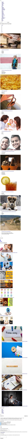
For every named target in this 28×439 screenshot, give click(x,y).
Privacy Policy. (3, 432)
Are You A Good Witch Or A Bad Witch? (5, 279)
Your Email (1, 430)
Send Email (2, 438)
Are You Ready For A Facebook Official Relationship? (6, 261)
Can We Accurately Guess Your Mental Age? (5, 288)
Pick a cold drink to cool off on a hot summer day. (8, 191)
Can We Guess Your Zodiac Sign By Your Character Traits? (7, 297)
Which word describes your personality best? (7, 110)
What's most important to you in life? (6, 131)
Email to (1, 429)
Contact (3, 410)
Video (2, 19)
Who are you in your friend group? (6, 231)
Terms (2, 411)
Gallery (2, 20)
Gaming (3, 13)
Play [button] (2, 6)
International (3, 15)
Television (3, 3)
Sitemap (3, 412)
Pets (2, 10)
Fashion (3, 5)
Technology (3, 14)
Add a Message (2, 433)
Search (8, 22)
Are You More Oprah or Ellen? (3, 270)
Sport (2, 16)
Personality (3, 18)
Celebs (2, 2)
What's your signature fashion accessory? (7, 70)
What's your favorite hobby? (5, 49)
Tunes (2, 4)
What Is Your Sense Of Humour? (4, 324)
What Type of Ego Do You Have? (4, 315)
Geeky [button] (2, 11)
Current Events (3, 17)
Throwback (3, 8)
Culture (2, 12)
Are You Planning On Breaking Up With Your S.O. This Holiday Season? (8, 252)
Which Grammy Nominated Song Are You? (5, 306)
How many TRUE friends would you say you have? (8, 151)
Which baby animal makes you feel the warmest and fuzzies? (9, 211)
